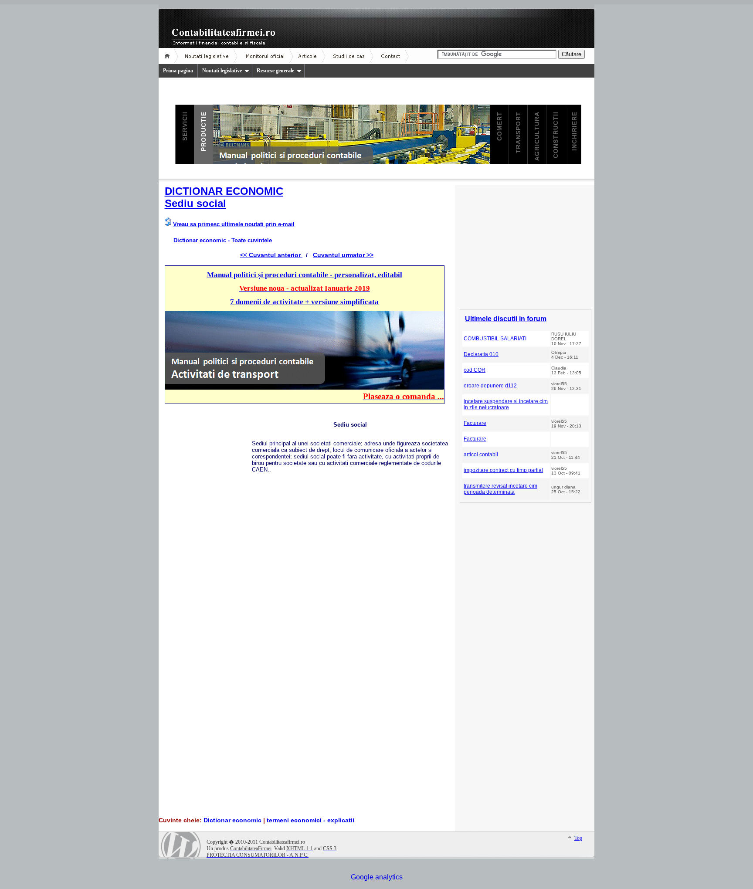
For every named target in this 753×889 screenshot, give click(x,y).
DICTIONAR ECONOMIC (224, 191)
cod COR (474, 370)
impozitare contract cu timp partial (503, 470)
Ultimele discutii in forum (505, 318)
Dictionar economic (232, 820)
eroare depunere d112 (490, 386)
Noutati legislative (222, 71)
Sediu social (195, 203)
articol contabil (481, 454)
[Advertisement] (208, 542)
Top (578, 838)
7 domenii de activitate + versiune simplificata (304, 302)
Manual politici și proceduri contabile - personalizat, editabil (304, 275)
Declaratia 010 (481, 354)
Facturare (475, 423)
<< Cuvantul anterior (271, 254)
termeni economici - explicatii (310, 820)
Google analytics (377, 877)
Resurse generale (275, 71)
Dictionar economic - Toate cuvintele (222, 240)
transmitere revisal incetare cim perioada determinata (500, 489)
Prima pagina (178, 71)
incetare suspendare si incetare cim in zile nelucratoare (506, 404)
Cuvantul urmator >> (343, 254)
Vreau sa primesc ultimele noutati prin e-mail (234, 224)
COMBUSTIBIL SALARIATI (495, 339)
